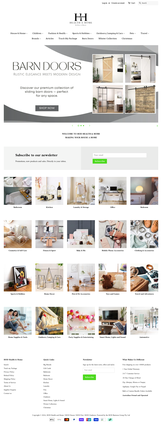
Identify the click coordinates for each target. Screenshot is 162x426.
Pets (132, 33)
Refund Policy (9, 375)
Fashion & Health (57, 33)
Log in (104, 3)
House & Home (18, 33)
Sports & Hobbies (81, 33)
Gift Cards (47, 368)
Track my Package (10, 368)
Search (6, 364)
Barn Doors (88, 38)
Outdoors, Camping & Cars (109, 33)
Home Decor (48, 379)
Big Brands (47, 364)
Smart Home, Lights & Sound (54, 400)
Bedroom (46, 375)
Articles (50, 38)
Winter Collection (107, 38)
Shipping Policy (9, 379)
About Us (7, 386)
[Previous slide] (72, 126)
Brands (35, 38)
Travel (144, 33)
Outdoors (46, 397)
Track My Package (68, 38)
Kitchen (46, 382)
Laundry (46, 386)
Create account (118, 3)
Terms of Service (10, 382)
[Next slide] (89, 126)
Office (45, 393)
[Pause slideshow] (157, 126)
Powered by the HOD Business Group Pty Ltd (113, 415)
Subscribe (100, 161)
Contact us (8, 393)
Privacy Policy (9, 372)
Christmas (127, 38)
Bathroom (46, 372)
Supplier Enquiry (10, 389)
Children (37, 33)
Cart (133, 3)
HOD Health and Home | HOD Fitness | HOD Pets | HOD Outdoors (71, 415)
